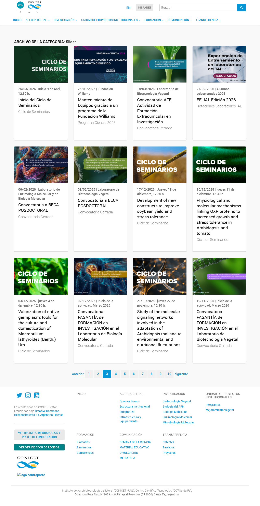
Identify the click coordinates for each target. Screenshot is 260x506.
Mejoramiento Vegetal (220, 410)
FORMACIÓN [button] (152, 20)
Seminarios (84, 447)
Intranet (144, 7)
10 (169, 374)
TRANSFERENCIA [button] (207, 20)
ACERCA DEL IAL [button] (37, 20)
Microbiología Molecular (178, 422)
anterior (78, 374)
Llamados (83, 442)
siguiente (181, 374)
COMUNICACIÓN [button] (179, 20)
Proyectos (169, 453)
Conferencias (85, 453)
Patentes (168, 442)
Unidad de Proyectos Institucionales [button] (109, 20)
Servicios (168, 447)
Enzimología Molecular (177, 417)
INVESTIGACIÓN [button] (64, 20)
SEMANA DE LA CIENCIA (135, 442)
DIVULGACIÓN (129, 453)
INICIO (17, 20)
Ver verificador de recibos (39, 447)
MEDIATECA (127, 458)
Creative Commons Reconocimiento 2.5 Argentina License (38, 413)
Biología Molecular (175, 412)
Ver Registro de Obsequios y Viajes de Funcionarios (39, 435)
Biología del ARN (173, 406)
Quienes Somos (130, 401)
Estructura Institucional (135, 406)
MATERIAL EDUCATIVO (134, 447)
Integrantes (127, 412)
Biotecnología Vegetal (177, 401)
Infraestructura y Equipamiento (130, 419)
